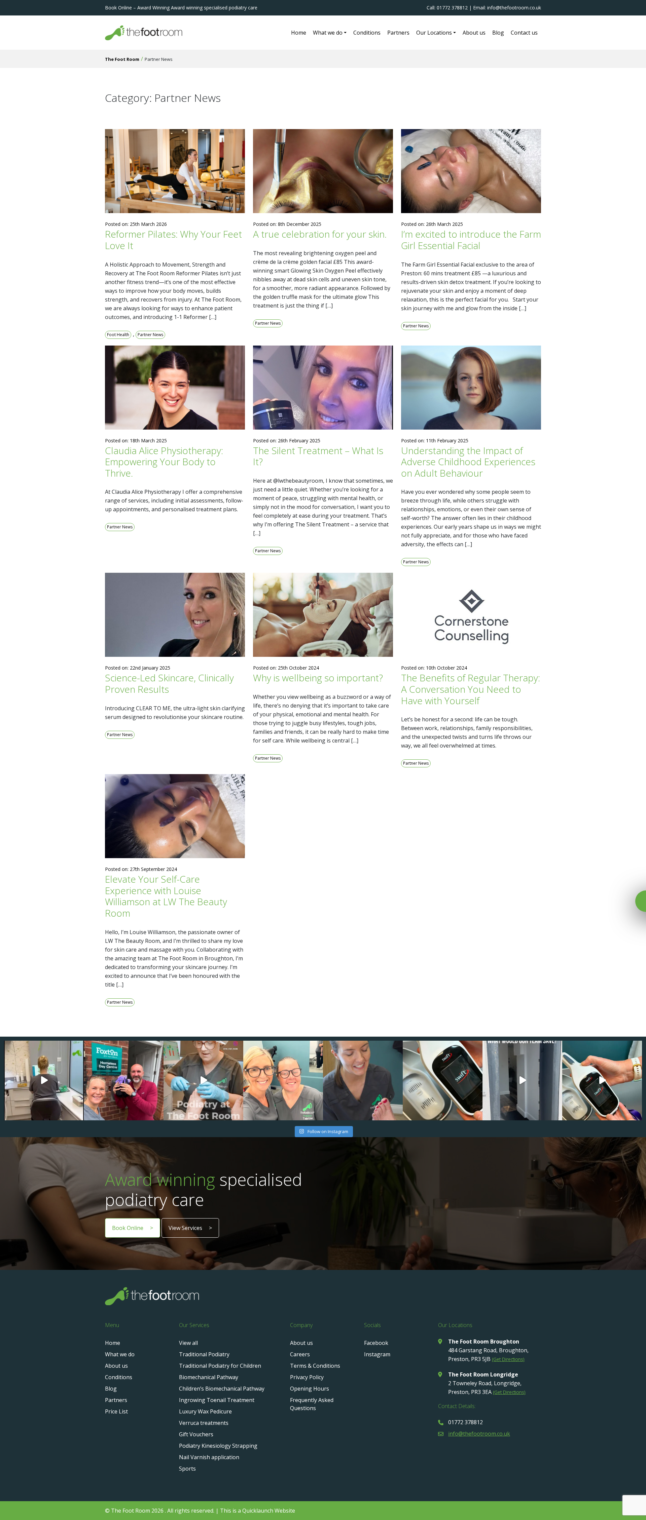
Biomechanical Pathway (208, 1377)
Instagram (377, 1354)
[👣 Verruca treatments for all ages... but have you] (602, 1080)
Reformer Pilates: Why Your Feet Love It (173, 240)
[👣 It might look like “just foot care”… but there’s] (203, 1080)
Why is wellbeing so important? (318, 677)
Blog (498, 32)
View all (188, 1343)
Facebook (376, 1343)
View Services (185, 1228)
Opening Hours (309, 1388)
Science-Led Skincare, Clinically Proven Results (169, 683)
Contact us (524, 32)
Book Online (127, 1228)
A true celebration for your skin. (320, 234)
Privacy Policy (307, 1377)
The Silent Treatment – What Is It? (318, 456)
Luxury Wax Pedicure (205, 1411)
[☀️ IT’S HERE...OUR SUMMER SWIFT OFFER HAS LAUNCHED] (442, 1080)
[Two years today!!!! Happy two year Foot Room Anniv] (283, 1080)
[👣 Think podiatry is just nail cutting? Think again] (363, 1080)
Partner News (150, 334)
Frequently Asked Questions (311, 1404)
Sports (187, 1468)
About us (474, 32)
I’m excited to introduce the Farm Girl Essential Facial (471, 240)
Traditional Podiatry (204, 1354)
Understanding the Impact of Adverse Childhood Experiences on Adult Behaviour (468, 461)
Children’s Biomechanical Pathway (221, 1388)
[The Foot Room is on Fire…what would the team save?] (522, 1080)
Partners (398, 32)
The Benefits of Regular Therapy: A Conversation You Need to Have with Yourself (470, 689)
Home (298, 32)
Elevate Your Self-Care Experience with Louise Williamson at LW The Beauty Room (166, 896)
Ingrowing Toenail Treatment (216, 1400)
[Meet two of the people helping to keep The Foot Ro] (44, 1080)
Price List (116, 1411)
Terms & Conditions (315, 1365)
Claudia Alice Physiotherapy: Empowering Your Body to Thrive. (164, 461)
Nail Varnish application (209, 1457)
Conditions (367, 32)
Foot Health (118, 334)
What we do (328, 32)
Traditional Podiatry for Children (220, 1365)
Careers (300, 1354)
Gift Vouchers (196, 1434)
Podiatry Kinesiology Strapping (218, 1445)
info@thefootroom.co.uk (479, 1433)
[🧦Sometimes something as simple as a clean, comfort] (124, 1080)
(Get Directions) (508, 1359)
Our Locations (434, 32)
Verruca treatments (203, 1423)
